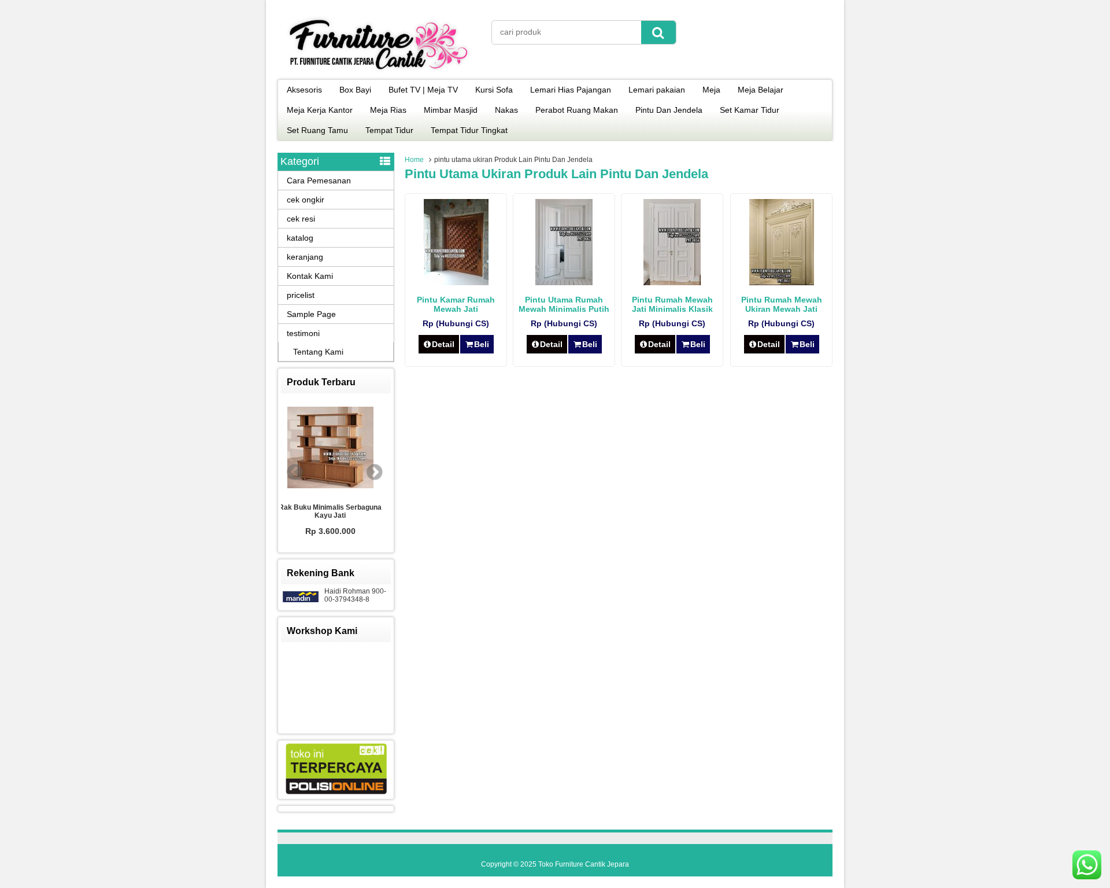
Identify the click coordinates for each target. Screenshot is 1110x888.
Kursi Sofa (494, 89)
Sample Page (311, 314)
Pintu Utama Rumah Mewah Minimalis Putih (564, 304)
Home (414, 160)
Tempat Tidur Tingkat (469, 130)
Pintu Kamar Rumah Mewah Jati (456, 304)
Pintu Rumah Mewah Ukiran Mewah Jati (781, 304)
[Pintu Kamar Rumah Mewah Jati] (456, 282)
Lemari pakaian (656, 89)
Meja (711, 89)
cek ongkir (305, 199)
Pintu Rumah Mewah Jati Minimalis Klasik (672, 304)
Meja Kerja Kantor (320, 110)
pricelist (300, 295)
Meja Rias (388, 110)
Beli (481, 344)
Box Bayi (355, 89)
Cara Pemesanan (319, 180)
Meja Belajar (760, 89)
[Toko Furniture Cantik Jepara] (378, 71)
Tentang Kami (318, 351)
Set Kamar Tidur (749, 110)
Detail (443, 344)
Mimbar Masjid (451, 110)
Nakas (506, 110)
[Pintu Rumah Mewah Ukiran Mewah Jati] (781, 282)
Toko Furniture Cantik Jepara (583, 864)
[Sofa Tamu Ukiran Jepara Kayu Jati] (359, 449)
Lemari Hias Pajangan (570, 89)
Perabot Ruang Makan (576, 110)
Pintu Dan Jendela (668, 110)
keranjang (305, 256)
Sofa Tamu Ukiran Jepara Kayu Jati (359, 512)
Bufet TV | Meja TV (423, 89)
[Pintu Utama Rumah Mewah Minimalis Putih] (564, 282)
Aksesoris (304, 89)
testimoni (303, 333)
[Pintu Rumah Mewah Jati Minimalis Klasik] (672, 282)
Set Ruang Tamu (317, 130)
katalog (300, 237)
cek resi (301, 218)
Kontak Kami (310, 276)
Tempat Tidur (389, 130)
